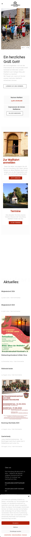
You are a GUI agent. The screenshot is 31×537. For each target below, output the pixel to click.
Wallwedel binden (7, 369)
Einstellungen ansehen (15, 531)
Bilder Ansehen (15, 113)
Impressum (24, 535)
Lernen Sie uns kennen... (15, 86)
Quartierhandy (5, 436)
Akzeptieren (15, 523)
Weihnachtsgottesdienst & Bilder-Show (14, 355)
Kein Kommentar (15, 297)
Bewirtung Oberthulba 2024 (10, 423)
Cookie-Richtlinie (7, 535)
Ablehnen (15, 527)
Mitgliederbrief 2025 (8, 305)
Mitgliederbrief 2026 (8, 291)
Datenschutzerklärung (16, 535)
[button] (28, 496)
